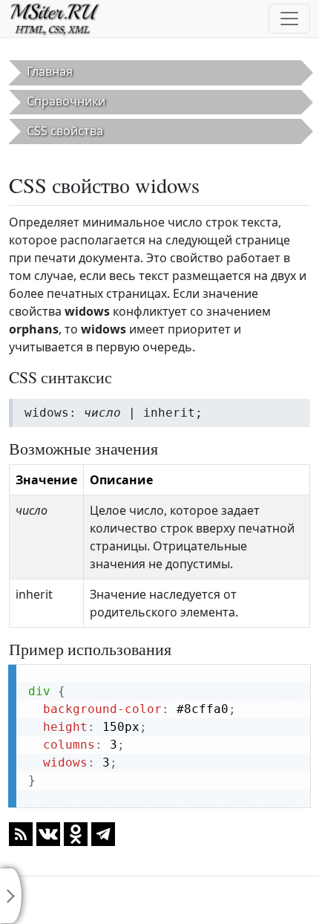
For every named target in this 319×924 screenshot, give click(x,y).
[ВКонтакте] (48, 833)
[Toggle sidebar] (11, 896)
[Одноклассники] (76, 833)
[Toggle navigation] (289, 18)
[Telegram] (103, 833)
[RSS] (21, 833)
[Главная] (61, 18)
